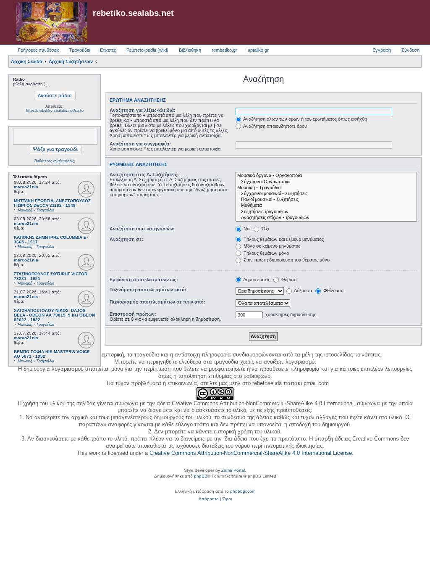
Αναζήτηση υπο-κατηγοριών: (142, 228)
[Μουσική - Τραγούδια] (326, 188)
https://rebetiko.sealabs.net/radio (55, 110)
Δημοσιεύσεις (256, 279)
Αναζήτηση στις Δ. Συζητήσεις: (144, 174)
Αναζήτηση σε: (126, 239)
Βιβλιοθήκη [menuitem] (190, 50)
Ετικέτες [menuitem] (108, 50)
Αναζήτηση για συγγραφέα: (140, 143)
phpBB (200, 476)
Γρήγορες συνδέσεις (38, 50)
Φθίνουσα (332, 290)
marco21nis (26, 187)
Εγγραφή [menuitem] (381, 50)
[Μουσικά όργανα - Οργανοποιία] (326, 176)
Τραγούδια (79, 50)
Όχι (264, 228)
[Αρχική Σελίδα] (51, 22)
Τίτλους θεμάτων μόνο (265, 253)
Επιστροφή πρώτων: (133, 314)
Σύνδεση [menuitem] (410, 50)
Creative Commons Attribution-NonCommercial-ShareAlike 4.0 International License (250, 453)
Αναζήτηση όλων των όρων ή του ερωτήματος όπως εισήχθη (304, 118)
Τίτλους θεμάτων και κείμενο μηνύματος (283, 239)
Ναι (246, 228)
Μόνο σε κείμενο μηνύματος (271, 245)
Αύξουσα (302, 290)
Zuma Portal (233, 470)
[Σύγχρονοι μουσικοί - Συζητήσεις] (326, 194)
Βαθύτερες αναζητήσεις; (54, 161)
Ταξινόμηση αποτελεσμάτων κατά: (148, 289)
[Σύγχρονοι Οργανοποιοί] (326, 182)
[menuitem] (209, 499)
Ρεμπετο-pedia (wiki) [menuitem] (147, 50)
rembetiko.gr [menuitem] (224, 50)
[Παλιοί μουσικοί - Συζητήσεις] (326, 200)
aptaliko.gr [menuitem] (258, 50)
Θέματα (288, 279)
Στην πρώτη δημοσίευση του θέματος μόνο (286, 259)
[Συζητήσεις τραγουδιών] (326, 212)
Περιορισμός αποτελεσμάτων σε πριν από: (157, 301)
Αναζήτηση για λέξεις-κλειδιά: (143, 110)
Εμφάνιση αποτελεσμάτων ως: (144, 279)
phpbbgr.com (242, 491)
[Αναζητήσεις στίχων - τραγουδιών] (326, 218)
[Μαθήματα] (326, 206)
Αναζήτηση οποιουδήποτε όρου (274, 126)
